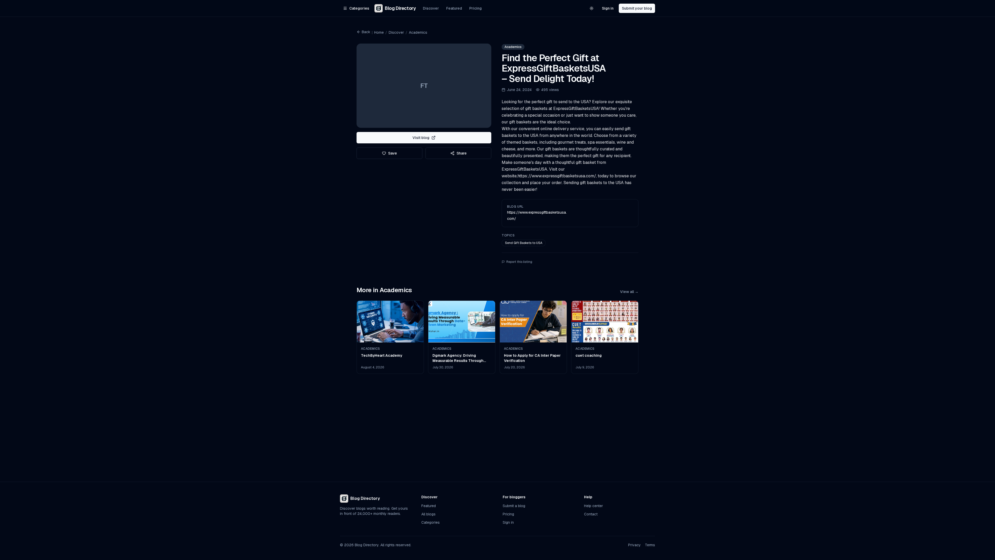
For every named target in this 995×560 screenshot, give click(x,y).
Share (462, 153)
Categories (430, 522)
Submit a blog (514, 505)
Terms (650, 545)
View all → (629, 291)
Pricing (475, 8)
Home (379, 32)
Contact (591, 514)
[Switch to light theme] (591, 8)
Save (392, 153)
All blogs (428, 514)
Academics (418, 32)
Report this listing (519, 262)
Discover (431, 8)
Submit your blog (637, 8)
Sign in (608, 8)
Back (366, 32)
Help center (593, 505)
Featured (454, 8)
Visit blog (421, 137)
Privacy (634, 545)
